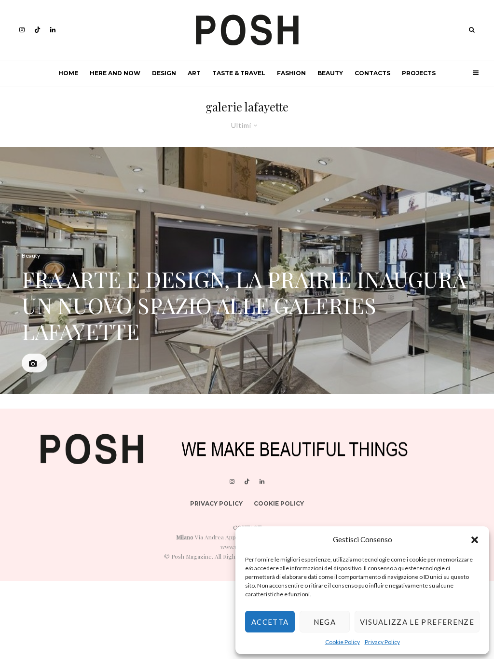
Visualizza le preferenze (417, 622)
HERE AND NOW (115, 73)
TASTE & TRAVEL (238, 73)
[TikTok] (37, 30)
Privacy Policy (382, 641)
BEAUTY (330, 73)
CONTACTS (372, 73)
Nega (325, 622)
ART (194, 73)
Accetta (269, 622)
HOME (68, 73)
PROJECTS (419, 73)
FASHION (291, 73)
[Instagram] (21, 30)
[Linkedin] (52, 30)
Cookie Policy (342, 641)
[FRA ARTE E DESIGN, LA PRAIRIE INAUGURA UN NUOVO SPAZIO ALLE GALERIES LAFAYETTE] (247, 270)
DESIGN (164, 73)
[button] (475, 540)
